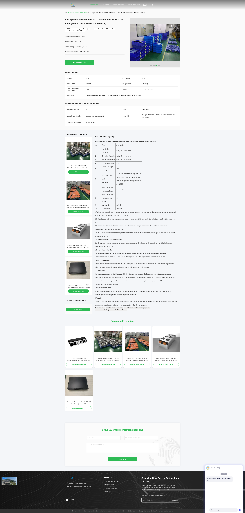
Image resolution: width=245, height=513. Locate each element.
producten (75, 12)
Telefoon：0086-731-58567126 (77, 483)
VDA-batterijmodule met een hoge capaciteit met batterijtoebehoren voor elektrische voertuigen (78, 207)
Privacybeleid (76, 511)
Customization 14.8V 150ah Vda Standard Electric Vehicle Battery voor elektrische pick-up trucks (78, 247)
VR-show (105, 5)
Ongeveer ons (118, 5)
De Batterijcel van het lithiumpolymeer (137, 307)
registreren (175, 500)
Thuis (69, 12)
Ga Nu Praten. (78, 62)
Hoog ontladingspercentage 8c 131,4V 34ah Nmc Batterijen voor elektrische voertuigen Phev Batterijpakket (78, 287)
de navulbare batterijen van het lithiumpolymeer (111, 310)
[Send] (240, 510)
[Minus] (240, 468)
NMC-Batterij (84, 12)
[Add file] (207, 510)
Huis (84, 5)
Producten (94, 5)
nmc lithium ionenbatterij (114, 307)
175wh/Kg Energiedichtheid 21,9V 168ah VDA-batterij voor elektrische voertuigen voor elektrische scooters (77, 168)
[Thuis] (73, 5)
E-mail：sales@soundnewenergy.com (79, 486)
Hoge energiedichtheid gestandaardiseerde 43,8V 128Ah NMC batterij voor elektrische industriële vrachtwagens (79, 359)
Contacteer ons (134, 5)
